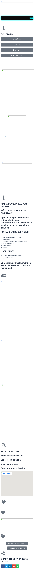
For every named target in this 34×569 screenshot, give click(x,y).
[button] (3, 566)
